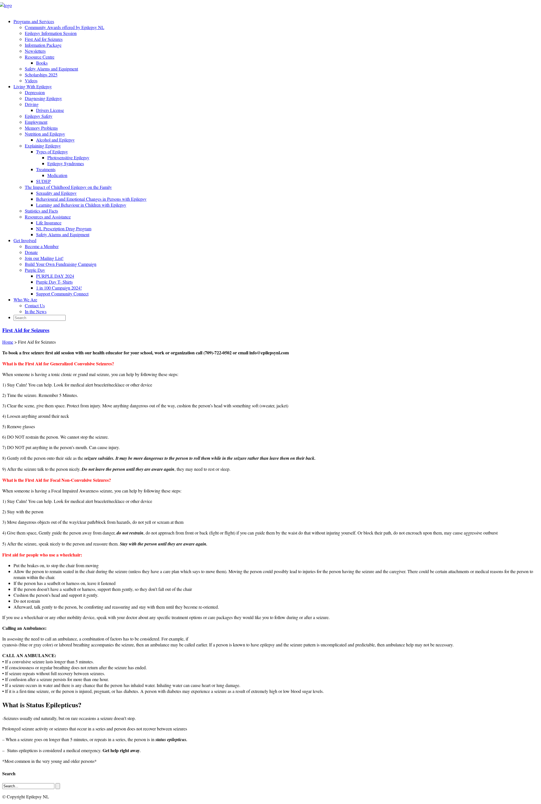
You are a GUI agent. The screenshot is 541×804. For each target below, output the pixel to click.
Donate (31, 252)
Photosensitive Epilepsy (68, 157)
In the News (35, 311)
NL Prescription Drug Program (63, 228)
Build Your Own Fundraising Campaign (60, 264)
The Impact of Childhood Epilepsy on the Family (68, 187)
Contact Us (35, 305)
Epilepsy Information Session (51, 33)
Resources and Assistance (48, 217)
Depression (35, 92)
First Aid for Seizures (44, 39)
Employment (36, 122)
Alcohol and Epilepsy (55, 140)
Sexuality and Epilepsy (56, 193)
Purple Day (35, 270)
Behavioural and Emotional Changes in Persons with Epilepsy (91, 199)
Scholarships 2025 (41, 75)
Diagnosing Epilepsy (43, 98)
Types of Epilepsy (52, 151)
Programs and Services (34, 21)
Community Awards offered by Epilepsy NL (64, 27)
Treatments (46, 169)
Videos (31, 80)
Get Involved (25, 240)
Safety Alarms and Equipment (51, 69)
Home (7, 342)
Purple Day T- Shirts (54, 282)
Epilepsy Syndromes (65, 163)
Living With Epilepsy (33, 86)
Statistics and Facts (41, 211)
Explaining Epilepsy (43, 146)
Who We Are (25, 299)
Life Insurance (48, 223)
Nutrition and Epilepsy (45, 134)
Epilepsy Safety (38, 116)
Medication (57, 175)
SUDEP (43, 181)
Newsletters (35, 51)
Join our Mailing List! (44, 258)
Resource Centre (39, 57)
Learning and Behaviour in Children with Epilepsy (81, 205)
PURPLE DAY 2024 (55, 276)
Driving (32, 104)
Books (42, 63)
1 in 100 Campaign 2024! (59, 288)
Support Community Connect (62, 294)
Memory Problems (41, 128)
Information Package (43, 45)
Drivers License (50, 110)
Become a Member (42, 246)
